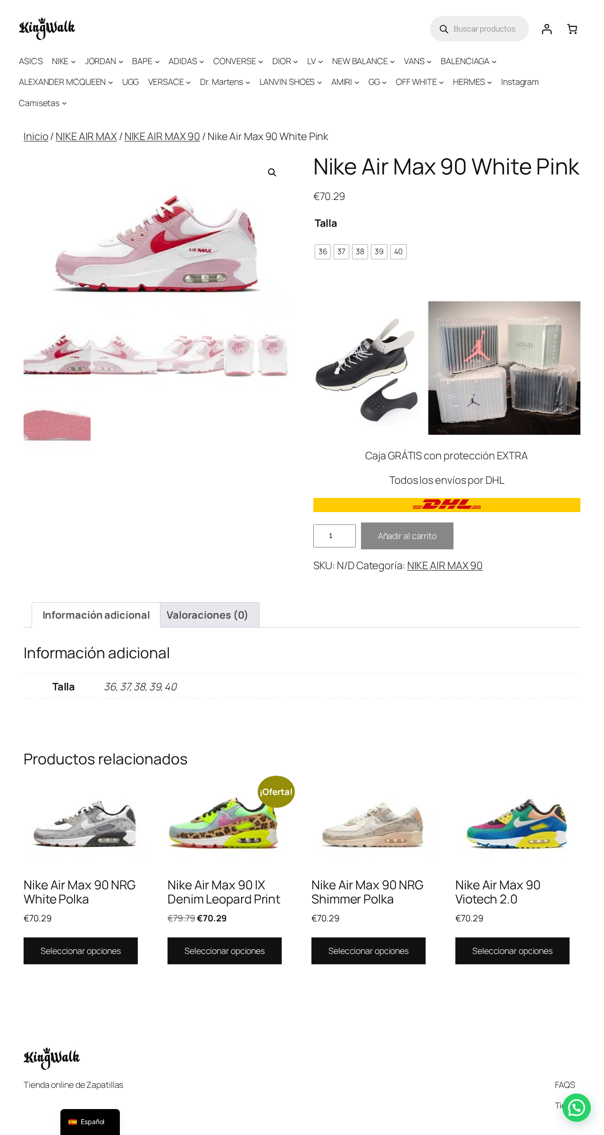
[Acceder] (546, 28)
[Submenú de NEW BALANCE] (392, 61)
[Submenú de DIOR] (295, 61)
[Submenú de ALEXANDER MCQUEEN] (110, 82)
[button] (272, 172)
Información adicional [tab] (96, 615)
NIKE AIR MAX (86, 136)
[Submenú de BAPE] (157, 61)
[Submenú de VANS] (429, 61)
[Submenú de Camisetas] (64, 103)
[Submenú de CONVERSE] (260, 61)
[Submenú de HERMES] (489, 82)
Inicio (36, 136)
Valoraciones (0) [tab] (208, 615)
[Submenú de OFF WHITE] (441, 82)
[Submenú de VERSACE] (188, 82)
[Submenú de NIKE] (73, 61)
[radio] (323, 252)
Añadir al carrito (407, 535)
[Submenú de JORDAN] (121, 61)
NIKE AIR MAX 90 (163, 136)
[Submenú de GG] (384, 82)
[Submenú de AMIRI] (357, 82)
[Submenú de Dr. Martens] (248, 82)
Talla (326, 223)
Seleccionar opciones (81, 950)
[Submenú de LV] (320, 61)
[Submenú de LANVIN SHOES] (319, 82)
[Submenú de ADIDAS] (201, 61)
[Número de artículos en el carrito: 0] (572, 28)
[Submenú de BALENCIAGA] (494, 61)
